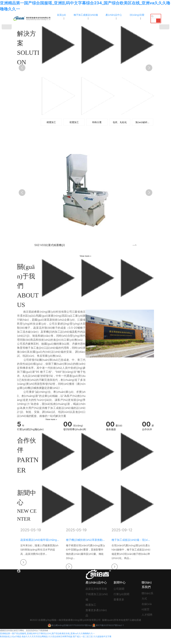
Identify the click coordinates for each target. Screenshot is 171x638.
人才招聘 (147, 614)
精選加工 (91, 604)
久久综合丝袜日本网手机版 (60, 636)
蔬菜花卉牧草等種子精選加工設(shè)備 (97, 594)
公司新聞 (119, 588)
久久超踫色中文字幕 (102, 636)
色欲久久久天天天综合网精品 (35, 636)
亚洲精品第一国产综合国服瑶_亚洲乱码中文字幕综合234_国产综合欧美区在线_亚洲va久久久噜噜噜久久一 (47, 633)
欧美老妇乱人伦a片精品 (10, 636)
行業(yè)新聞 (121, 594)
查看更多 (119, 599)
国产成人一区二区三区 (83, 636)
